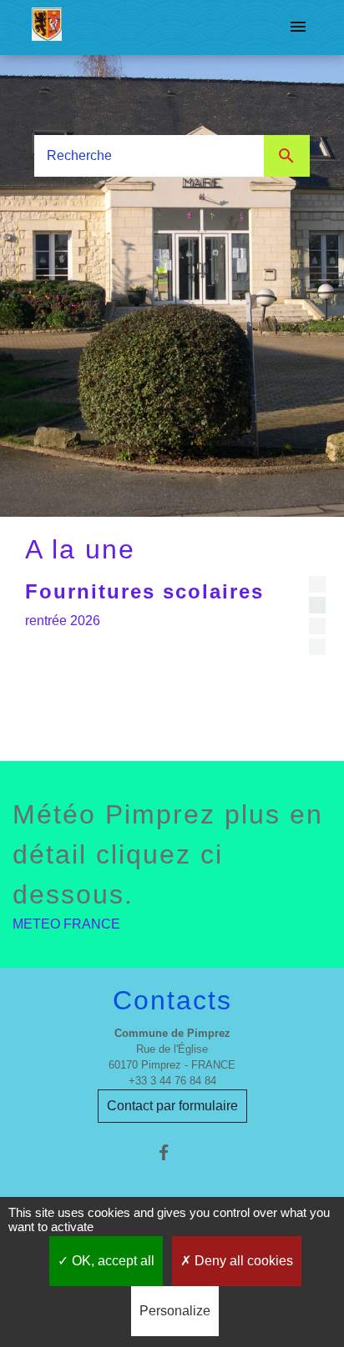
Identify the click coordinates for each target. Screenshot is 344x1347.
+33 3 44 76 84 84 (172, 1080)
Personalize (174, 1311)
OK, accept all (111, 1261)
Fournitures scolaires (144, 591)
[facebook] (171, 1152)
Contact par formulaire (172, 1106)
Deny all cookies (242, 1261)
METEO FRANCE (66, 924)
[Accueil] (46, 28)
